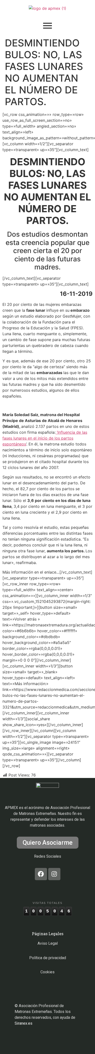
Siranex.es (23, 1023)
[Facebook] (41, 874)
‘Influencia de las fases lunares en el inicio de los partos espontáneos (44, 438)
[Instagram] (54, 874)
